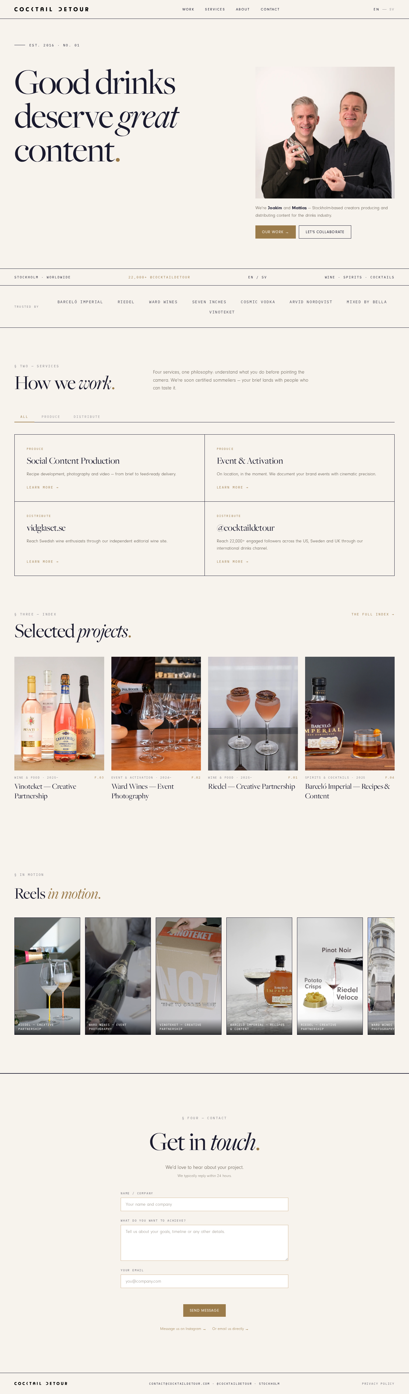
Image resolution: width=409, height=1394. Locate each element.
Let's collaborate (325, 232)
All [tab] (24, 416)
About (243, 9)
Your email (132, 1270)
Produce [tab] (51, 416)
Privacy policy (378, 1383)
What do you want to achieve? (153, 1220)
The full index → (373, 614)
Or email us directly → (230, 1329)
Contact (270, 9)
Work (188, 9)
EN (376, 9)
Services (215, 9)
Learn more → (43, 487)
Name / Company (137, 1193)
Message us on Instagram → (183, 1329)
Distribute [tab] (87, 416)
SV (392, 9)
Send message (204, 1310)
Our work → (275, 232)
